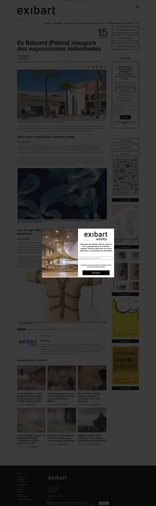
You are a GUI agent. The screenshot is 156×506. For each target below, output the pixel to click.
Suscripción (96, 273)
